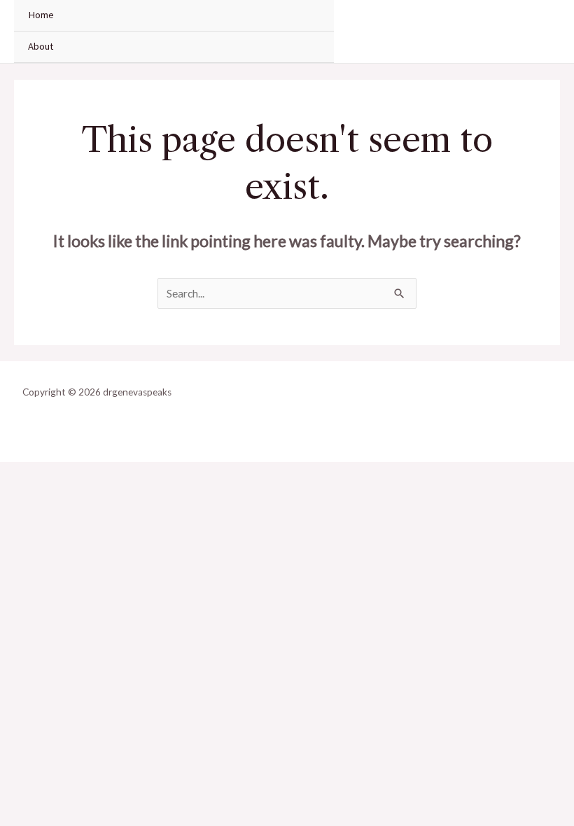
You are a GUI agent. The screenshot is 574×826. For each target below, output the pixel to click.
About (40, 46)
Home (41, 14)
